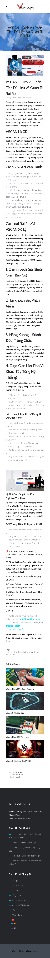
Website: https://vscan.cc (20, 629)
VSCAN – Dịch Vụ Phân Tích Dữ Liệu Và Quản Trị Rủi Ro (24, 88)
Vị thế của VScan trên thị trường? (25, 856)
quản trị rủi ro (35, 652)
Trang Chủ (16, 880)
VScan (28, 97)
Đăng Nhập (17, 915)
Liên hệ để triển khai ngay (27, 619)
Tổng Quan (16, 895)
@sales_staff (13, 626)
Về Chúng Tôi (17, 885)
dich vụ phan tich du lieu (17, 652)
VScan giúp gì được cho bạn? (24, 842)
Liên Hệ (15, 910)
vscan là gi (11, 654)
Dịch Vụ (15, 890)
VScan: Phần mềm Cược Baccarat (16, 775)
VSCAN (11, 131)
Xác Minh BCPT (18, 900)
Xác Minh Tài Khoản (20, 905)
